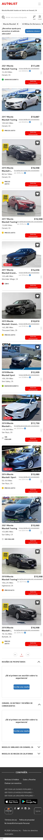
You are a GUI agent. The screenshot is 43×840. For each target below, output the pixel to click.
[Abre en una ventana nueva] (12, 801)
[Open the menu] (39, 4)
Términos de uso (11, 819)
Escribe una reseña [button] (21, 686)
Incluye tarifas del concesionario (29, 68)
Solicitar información (33, 82)
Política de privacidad (26, 819)
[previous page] (15, 655)
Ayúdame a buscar (33, 31)
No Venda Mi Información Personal (17, 823)
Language (8, 811)
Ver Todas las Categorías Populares (19, 795)
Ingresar (38, 811)
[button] (34, 17)
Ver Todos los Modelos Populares (19, 792)
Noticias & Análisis (12, 779)
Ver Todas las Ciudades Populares (19, 789)
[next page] (28, 655)
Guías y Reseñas (29, 779)
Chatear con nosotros (13, 783)
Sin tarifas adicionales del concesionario (26, 170)
